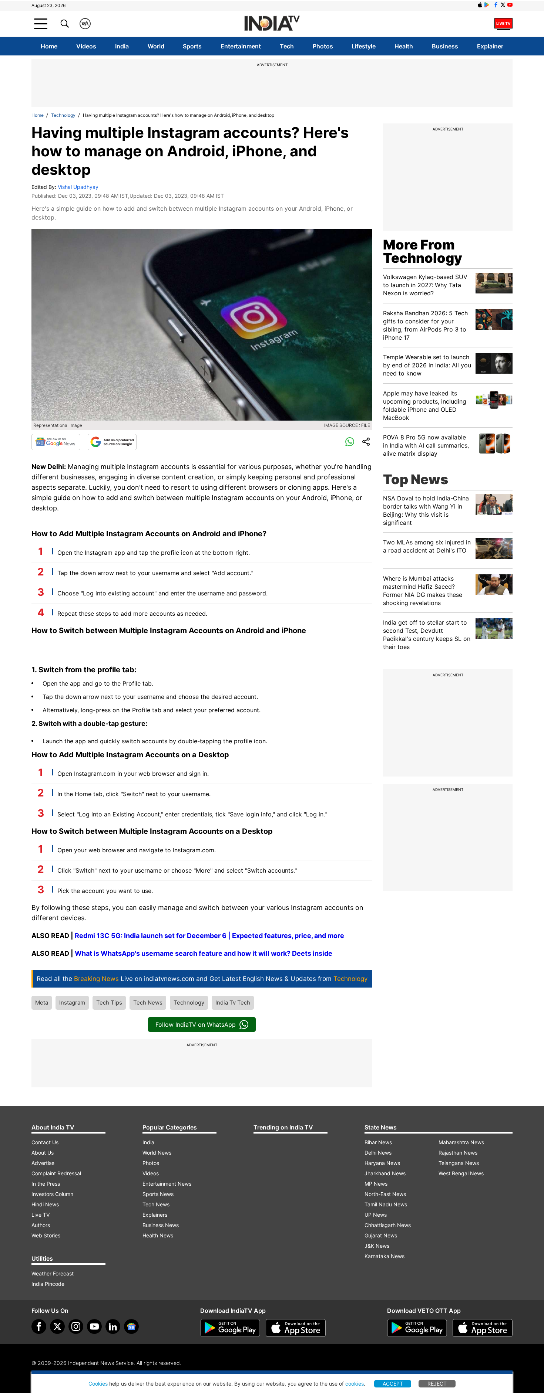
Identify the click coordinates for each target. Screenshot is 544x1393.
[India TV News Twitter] (503, 4)
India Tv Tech (232, 1002)
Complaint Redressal (56, 1173)
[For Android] (417, 1328)
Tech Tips (109, 1002)
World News (156, 1152)
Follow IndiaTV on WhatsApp (195, 1024)
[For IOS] (483, 1328)
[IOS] (480, 4)
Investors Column (52, 1194)
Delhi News (378, 1152)
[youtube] (94, 1326)
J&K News (377, 1246)
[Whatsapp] (349, 442)
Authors (40, 1225)
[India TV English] (272, 24)
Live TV (40, 1215)
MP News (376, 1183)
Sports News (158, 1194)
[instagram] (75, 1326)
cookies (354, 1383)
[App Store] (296, 1328)
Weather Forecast (52, 1273)
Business (445, 46)
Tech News (147, 1002)
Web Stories (45, 1235)
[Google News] (55, 442)
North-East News (385, 1194)
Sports (192, 46)
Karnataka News (384, 1256)
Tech (287, 46)
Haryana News (382, 1163)
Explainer (490, 46)
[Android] (487, 4)
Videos (86, 46)
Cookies (98, 1383)
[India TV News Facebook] (495, 4)
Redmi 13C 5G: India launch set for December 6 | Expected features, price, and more (209, 936)
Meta (41, 1002)
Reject (437, 1383)
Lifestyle (364, 46)
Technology (63, 115)
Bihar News (378, 1142)
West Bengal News (461, 1173)
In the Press (45, 1183)
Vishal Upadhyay (78, 187)
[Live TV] (503, 23)
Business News (160, 1225)
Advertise (42, 1163)
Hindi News (45, 1204)
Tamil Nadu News (386, 1204)
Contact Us (44, 1142)
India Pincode (47, 1284)
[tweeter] (57, 1326)
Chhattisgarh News (388, 1225)
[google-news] (131, 1326)
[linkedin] (112, 1326)
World (156, 46)
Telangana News (459, 1163)
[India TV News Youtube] (510, 4)
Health (403, 46)
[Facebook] (38, 1326)
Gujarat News (381, 1235)
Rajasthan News (458, 1152)
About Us (42, 1152)
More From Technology (422, 251)
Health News (157, 1235)
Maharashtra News (461, 1142)
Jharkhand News (385, 1173)
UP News (376, 1215)
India (122, 46)
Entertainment (241, 46)
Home (49, 46)
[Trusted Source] (112, 442)
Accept (393, 1383)
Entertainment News (166, 1183)
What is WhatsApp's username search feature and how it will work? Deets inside (203, 953)
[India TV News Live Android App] (230, 1328)
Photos (323, 46)
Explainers (154, 1215)
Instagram (72, 1002)
